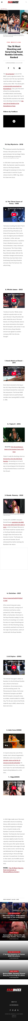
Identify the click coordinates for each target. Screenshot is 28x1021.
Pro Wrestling (4, 8)
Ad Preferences (14, 1005)
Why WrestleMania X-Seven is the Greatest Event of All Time (14, 449)
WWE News (14, 932)
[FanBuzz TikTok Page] (15, 1010)
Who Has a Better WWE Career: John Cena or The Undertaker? (14, 916)
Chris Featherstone (14, 919)
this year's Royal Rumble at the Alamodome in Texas (13, 103)
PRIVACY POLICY (14, 1016)
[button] (2, 2)
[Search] (26, 2)
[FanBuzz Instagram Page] (12, 1010)
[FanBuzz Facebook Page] (10, 1010)
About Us (14, 1002)
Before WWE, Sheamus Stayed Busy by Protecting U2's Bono (14, 974)
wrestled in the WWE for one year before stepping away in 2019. (14, 524)
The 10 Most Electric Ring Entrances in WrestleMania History (13, 870)
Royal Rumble (10, 74)
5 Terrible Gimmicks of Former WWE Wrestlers (14, 955)
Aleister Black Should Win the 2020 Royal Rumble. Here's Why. (14, 936)
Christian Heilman (11, 62)
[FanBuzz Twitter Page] (18, 1010)
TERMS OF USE (14, 1015)
